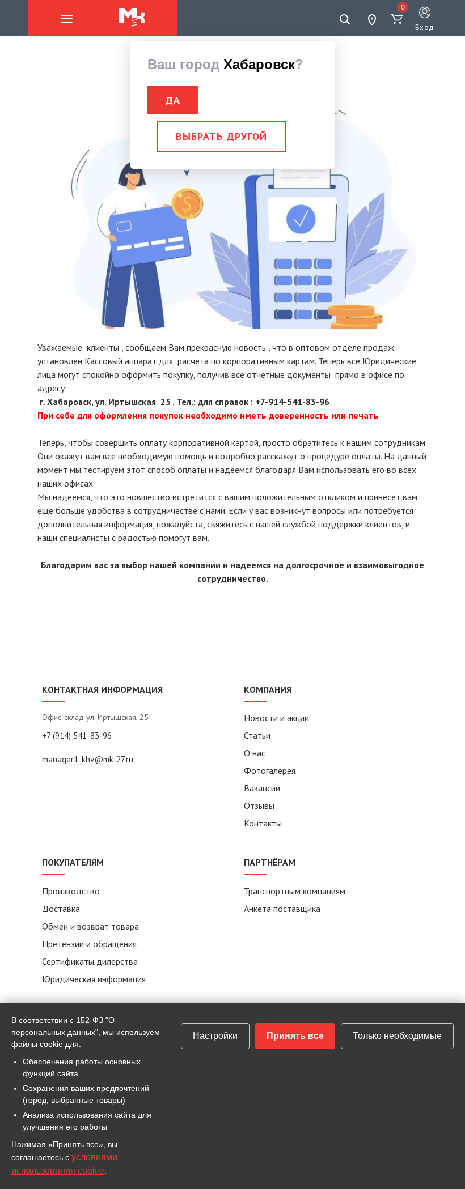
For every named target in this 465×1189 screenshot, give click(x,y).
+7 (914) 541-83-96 (77, 735)
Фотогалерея (269, 770)
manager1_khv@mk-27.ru (87, 759)
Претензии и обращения (89, 943)
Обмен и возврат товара (90, 926)
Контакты (263, 823)
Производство (71, 891)
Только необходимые (397, 1036)
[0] (397, 19)
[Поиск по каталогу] (345, 19)
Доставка (61, 908)
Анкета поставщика (282, 908)
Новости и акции (276, 717)
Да (173, 99)
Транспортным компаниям (294, 891)
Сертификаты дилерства (90, 961)
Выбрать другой (221, 136)
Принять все (295, 1036)
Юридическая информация (94, 979)
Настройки (215, 1036)
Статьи (257, 735)
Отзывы (259, 805)
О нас (254, 752)
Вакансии (262, 788)
